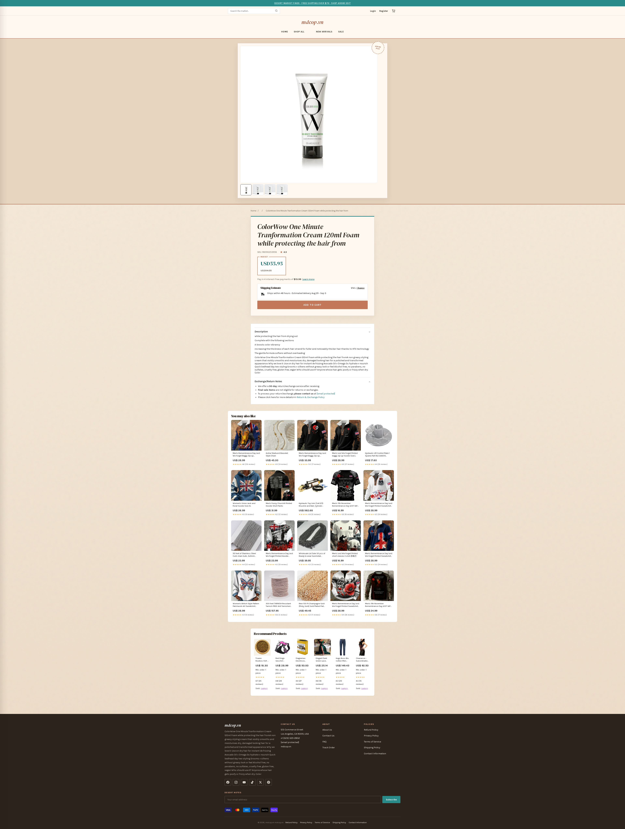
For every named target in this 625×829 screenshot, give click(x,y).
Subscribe (391, 799)
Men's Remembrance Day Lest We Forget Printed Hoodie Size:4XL (279, 555)
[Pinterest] (268, 782)
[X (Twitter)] (260, 782)
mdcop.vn (312, 22)
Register (383, 11)
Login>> (264, 688)
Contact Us (328, 735)
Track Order (328, 747)
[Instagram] (236, 782)
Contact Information (375, 753)
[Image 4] (282, 189)
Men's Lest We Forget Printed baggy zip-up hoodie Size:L (345, 454)
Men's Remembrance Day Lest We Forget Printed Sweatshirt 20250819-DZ (378, 555)
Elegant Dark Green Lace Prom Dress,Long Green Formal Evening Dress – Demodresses (322, 659)
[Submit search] (276, 11)
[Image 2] (258, 189)
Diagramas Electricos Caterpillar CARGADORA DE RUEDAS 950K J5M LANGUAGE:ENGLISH (302, 659)
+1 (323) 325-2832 (290, 738)
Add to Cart (312, 304)
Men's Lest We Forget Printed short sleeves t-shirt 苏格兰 (345, 554)
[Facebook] (228, 782)
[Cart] (393, 10)
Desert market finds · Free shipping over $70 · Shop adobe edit (312, 3)
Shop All (299, 31)
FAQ (324, 741)
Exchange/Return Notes (268, 381)
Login (373, 11)
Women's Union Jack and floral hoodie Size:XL (244, 504)
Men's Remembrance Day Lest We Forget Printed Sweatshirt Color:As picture (345, 605)
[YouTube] (244, 782)
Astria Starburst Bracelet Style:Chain (277, 454)
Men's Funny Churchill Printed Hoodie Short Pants (279, 504)
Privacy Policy (371, 735)
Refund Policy (371, 729)
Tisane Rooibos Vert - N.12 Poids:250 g (262, 659)
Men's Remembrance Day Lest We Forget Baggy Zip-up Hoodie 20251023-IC (312, 454)
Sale (341, 31)
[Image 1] (245, 189)
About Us (327, 729)
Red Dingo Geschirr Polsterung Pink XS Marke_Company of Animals (282, 659)
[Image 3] (270, 189)
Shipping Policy (372, 747)
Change (361, 288)
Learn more (308, 279)
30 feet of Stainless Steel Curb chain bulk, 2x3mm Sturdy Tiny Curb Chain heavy (246, 555)
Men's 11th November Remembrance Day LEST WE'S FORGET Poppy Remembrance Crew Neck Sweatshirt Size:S (378, 605)
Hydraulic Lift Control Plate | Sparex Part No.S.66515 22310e (377, 454)
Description (261, 331)
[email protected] (326, 393)
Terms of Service (372, 741)
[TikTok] (252, 782)
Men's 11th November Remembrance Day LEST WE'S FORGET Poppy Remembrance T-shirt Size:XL (345, 505)
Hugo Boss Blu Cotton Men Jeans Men (342, 659)
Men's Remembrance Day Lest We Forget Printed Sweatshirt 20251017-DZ (378, 505)
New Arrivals (324, 31)
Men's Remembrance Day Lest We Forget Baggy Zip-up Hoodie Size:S (246, 454)
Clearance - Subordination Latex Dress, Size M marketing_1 (362, 659)
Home (284, 31)
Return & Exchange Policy (311, 397)
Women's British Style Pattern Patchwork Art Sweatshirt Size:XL (246, 605)
